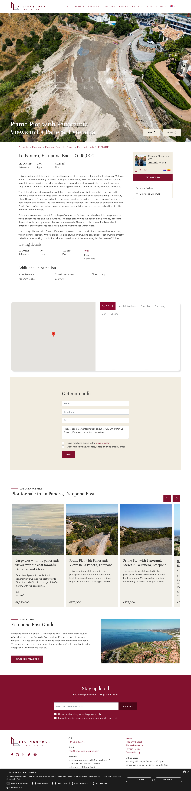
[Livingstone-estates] (30, 741)
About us (137, 6)
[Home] (28, 6)
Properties (23, 147)
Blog (149, 6)
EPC (86, 251)
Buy (69, 6)
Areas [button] (122, 6)
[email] (145, 170)
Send (68, 454)
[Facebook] (12, 754)
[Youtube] (36, 754)
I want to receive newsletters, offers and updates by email (95, 446)
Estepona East (52, 147)
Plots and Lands (85, 147)
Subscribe (128, 706)
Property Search (134, 741)
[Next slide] (176, 498)
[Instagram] (18, 754)
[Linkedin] (23, 754)
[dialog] (95, 780)
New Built (93, 6)
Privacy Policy (133, 748)
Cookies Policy (133, 752)
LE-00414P (103, 147)
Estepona (37, 147)
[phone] (141, 170)
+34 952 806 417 (76, 741)
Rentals (79, 6)
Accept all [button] (139, 780)
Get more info (153, 177)
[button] (173, 6)
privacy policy (103, 442)
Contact (161, 6)
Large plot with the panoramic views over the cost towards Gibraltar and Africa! (37, 564)
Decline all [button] (168, 780)
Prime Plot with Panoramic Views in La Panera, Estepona (91, 562)
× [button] (188, 772)
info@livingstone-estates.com (83, 750)
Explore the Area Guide (27, 659)
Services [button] (108, 6)
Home (129, 738)
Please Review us (134, 745)
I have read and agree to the (88, 442)
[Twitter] (29, 754)
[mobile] (136, 170)
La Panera (68, 147)
